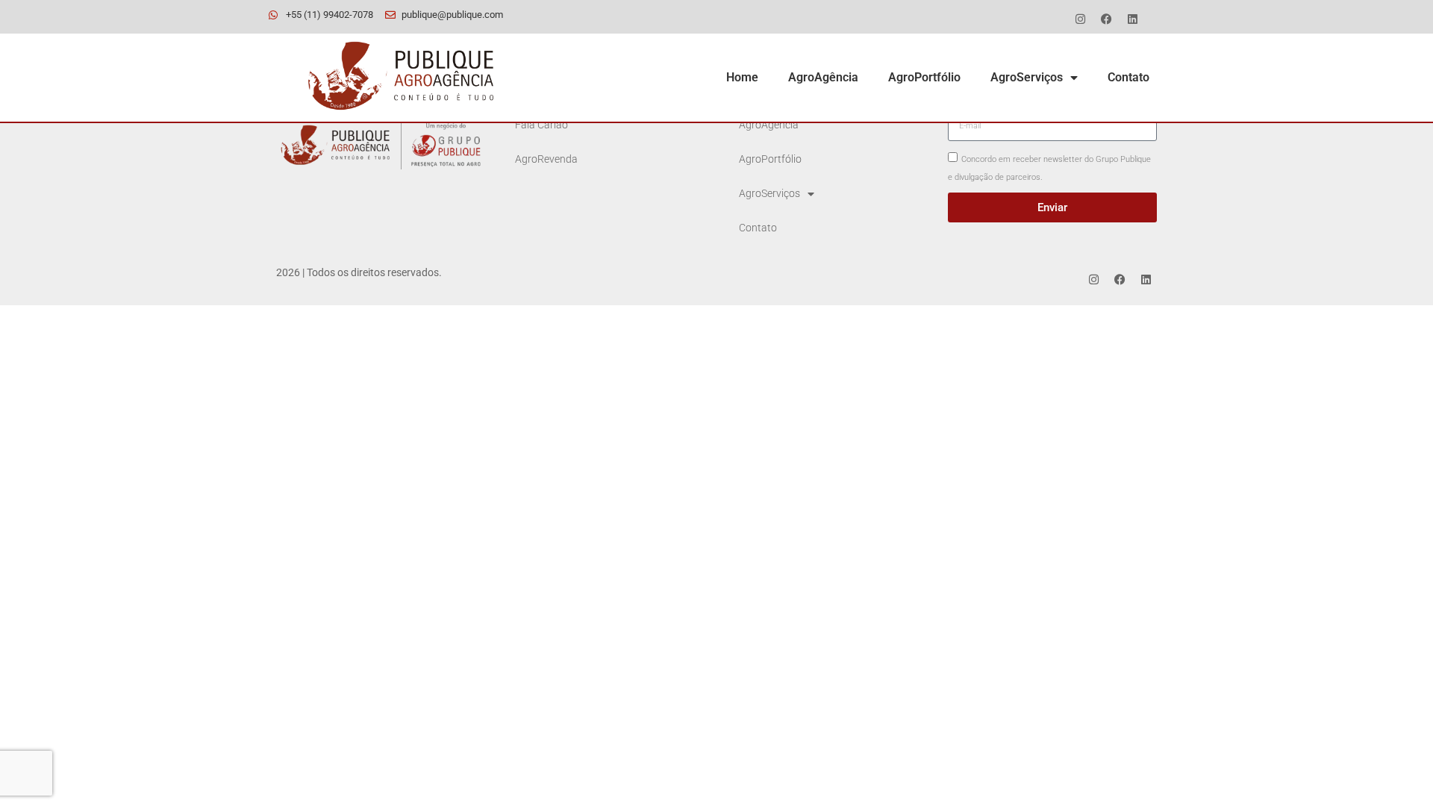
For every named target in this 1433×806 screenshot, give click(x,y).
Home (742, 77)
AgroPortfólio (924, 77)
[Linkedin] (1132, 18)
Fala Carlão (541, 125)
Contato (1128, 77)
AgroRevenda (546, 159)
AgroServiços (1026, 77)
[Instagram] (1080, 18)
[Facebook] (1106, 18)
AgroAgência (823, 77)
